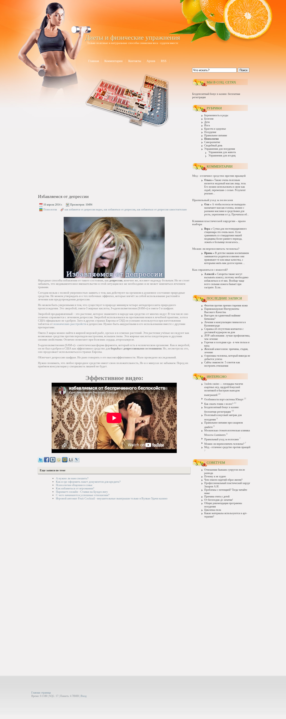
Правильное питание (215, 135)
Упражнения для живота (222, 152)
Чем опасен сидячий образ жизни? (223, 479)
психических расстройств (69, 324)
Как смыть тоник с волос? (218, 404)
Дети (207, 122)
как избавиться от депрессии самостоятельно (162, 209)
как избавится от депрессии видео (83, 209)
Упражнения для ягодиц (222, 155)
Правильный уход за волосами (221, 439)
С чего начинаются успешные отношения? (82, 495)
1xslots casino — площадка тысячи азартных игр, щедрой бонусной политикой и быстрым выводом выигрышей (223, 389)
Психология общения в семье (74, 485)
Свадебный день (213, 145)
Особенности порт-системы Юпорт (223, 399)
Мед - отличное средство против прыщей (227, 447)
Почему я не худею (215, 476)
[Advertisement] (76, 161)
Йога (207, 125)
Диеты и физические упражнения (132, 37)
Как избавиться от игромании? (75, 488)
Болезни (208, 118)
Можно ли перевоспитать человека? (224, 444)
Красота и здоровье (215, 128)
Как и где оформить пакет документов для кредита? (88, 481)
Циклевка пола (212, 510)
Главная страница (41, 692)
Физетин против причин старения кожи (226, 305)
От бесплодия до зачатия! (218, 500)
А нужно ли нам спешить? (72, 478)
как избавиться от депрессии (119, 209)
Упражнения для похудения (219, 149)
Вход (83, 696)
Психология (50, 209)
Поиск (244, 70)
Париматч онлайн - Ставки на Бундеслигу (82, 491)
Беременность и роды (216, 115)
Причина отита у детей (216, 496)
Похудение (210, 132)
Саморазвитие (212, 142)
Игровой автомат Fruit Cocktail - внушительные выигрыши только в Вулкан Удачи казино (112, 498)
